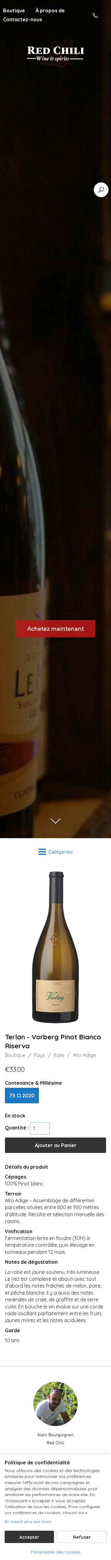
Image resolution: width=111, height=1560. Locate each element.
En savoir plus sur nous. (28, 1521)
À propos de (50, 10)
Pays (39, 1055)
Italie (59, 1055)
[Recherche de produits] (101, 189)
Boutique (15, 1055)
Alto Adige (84, 1055)
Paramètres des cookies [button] (55, 1552)
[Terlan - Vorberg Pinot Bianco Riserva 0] (55, 947)
